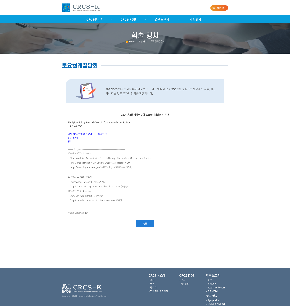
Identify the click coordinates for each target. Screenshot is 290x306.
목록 (145, 223)
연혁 (152, 283)
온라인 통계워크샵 (216, 304)
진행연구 (212, 283)
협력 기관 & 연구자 (159, 291)
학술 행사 (195, 19)
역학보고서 (213, 291)
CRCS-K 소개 (94, 19)
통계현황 (185, 283)
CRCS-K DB (128, 19)
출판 (210, 280)
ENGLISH (221, 7)
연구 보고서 (162, 19)
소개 (152, 280)
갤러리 (153, 287)
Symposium (214, 300)
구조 (183, 280)
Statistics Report (216, 287)
